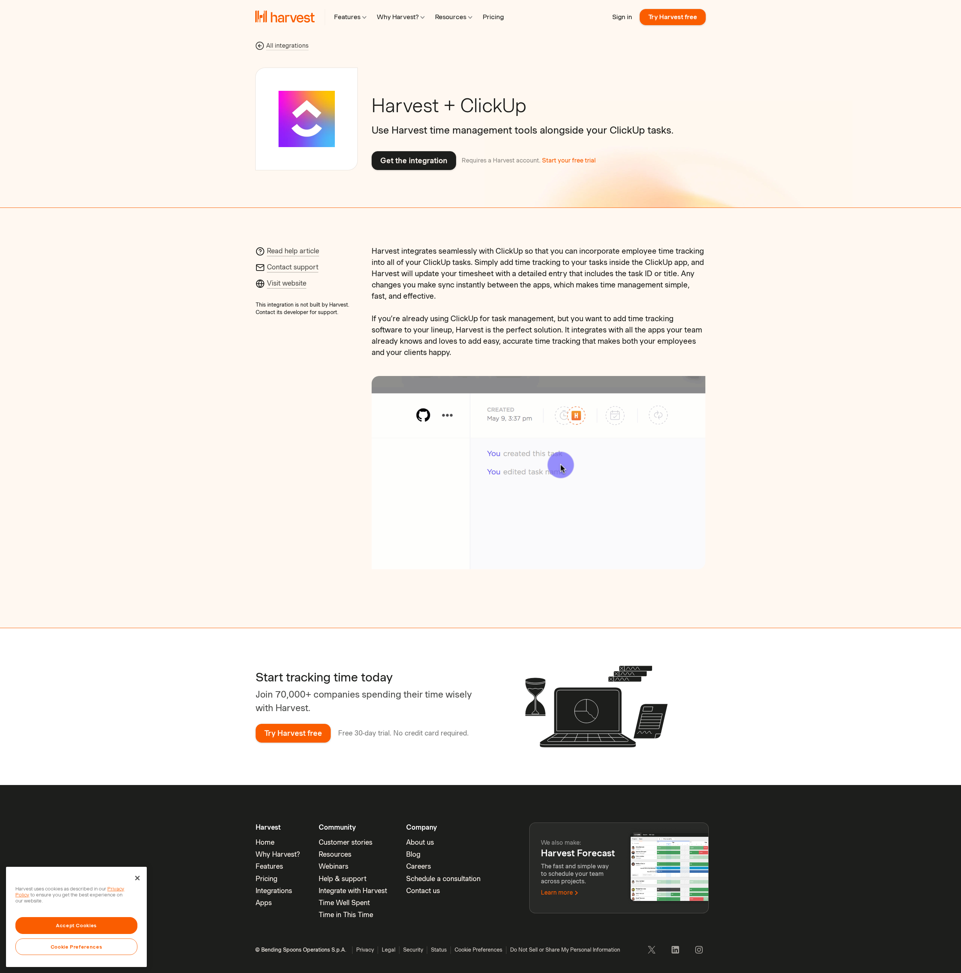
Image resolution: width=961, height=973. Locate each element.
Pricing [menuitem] (266, 879)
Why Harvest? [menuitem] (278, 854)
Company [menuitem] (421, 827)
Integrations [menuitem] (274, 891)
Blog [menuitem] (413, 854)
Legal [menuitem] (388, 950)
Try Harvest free (672, 17)
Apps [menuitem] (264, 903)
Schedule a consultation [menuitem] (443, 879)
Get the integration (413, 160)
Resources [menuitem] (335, 854)
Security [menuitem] (413, 950)
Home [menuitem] (265, 842)
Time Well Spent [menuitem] (344, 903)
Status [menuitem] (439, 950)
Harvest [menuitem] (268, 827)
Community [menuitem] (337, 827)
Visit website (286, 283)
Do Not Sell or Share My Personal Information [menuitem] (565, 950)
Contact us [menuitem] (423, 891)
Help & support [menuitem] (342, 879)
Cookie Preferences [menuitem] (478, 950)
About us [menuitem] (420, 842)
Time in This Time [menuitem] (346, 915)
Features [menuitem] (269, 866)
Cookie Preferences (76, 947)
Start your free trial (569, 160)
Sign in (622, 17)
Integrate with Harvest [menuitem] (353, 891)
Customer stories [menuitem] (345, 842)
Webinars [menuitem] (333, 866)
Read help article (293, 251)
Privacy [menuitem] (365, 950)
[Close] (137, 878)
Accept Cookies (76, 925)
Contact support (292, 267)
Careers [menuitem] (418, 866)
